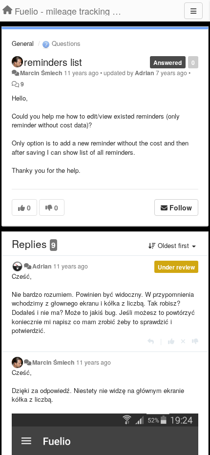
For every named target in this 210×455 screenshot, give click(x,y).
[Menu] (193, 10)
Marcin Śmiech (41, 72)
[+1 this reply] (171, 341)
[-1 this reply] (195, 341)
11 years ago (70, 266)
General (23, 43)
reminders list (53, 62)
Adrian (144, 72)
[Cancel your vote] (183, 341)
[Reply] (150, 341)
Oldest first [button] (173, 245)
